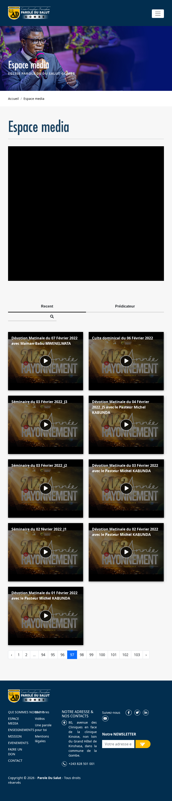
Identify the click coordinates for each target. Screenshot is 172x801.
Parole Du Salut (49, 778)
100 (102, 654)
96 (62, 654)
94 (43, 654)
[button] (158, 13)
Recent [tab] (47, 306)
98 (82, 654)
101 (114, 654)
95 (53, 654)
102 (125, 654)
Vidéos (40, 718)
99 (91, 654)
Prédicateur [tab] (125, 306)
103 (137, 654)
